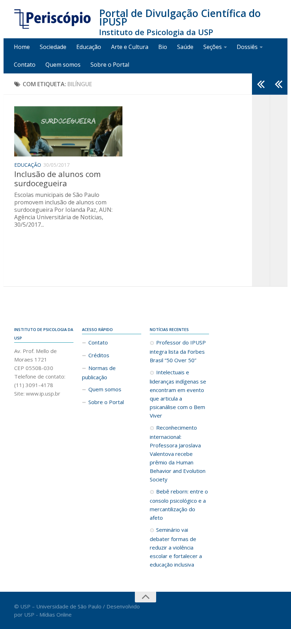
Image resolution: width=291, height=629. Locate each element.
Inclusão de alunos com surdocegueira (57, 178)
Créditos (98, 355)
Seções (212, 47)
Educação (88, 47)
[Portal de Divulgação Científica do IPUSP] (53, 19)
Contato (24, 64)
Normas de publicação (99, 372)
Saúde (185, 47)
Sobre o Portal (109, 64)
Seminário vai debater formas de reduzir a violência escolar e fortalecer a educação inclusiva (176, 547)
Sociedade (53, 47)
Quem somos (63, 64)
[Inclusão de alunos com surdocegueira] (68, 130)
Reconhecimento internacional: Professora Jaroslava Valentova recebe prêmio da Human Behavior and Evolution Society (177, 453)
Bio (162, 47)
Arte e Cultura (129, 47)
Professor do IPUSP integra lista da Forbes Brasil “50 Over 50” (178, 351)
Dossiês (247, 47)
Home (22, 47)
